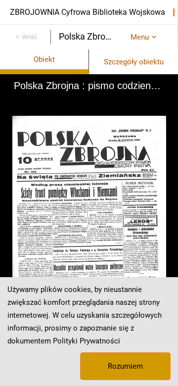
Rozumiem (125, 366)
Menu (140, 37)
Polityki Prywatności (86, 341)
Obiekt (44, 59)
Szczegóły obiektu (134, 61)
